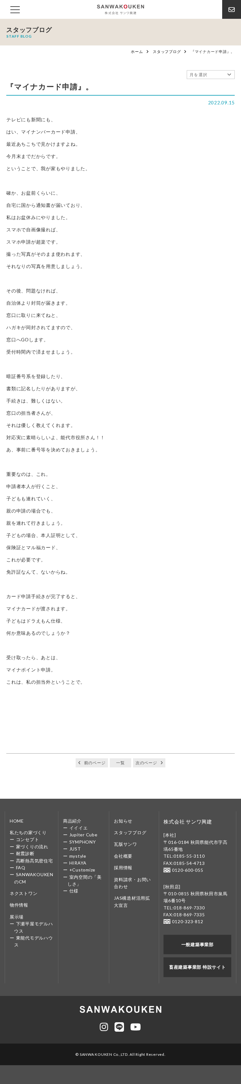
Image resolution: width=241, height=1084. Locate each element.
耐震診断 (25, 853)
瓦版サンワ (125, 844)
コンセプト (27, 839)
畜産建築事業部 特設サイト (197, 967)
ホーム (137, 51)
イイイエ (78, 827)
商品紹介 (72, 821)
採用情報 (123, 867)
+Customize (82, 869)
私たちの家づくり (28, 832)
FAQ (20, 867)
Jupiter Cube (83, 834)
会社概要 (123, 856)
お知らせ (123, 821)
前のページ (95, 762)
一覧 (120, 762)
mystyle (77, 856)
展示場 (17, 916)
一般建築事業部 (197, 944)
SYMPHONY (82, 842)
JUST (75, 848)
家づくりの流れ (32, 846)
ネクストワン (24, 893)
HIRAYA (78, 863)
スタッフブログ (167, 51)
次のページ (146, 762)
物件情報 (19, 905)
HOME (17, 821)
